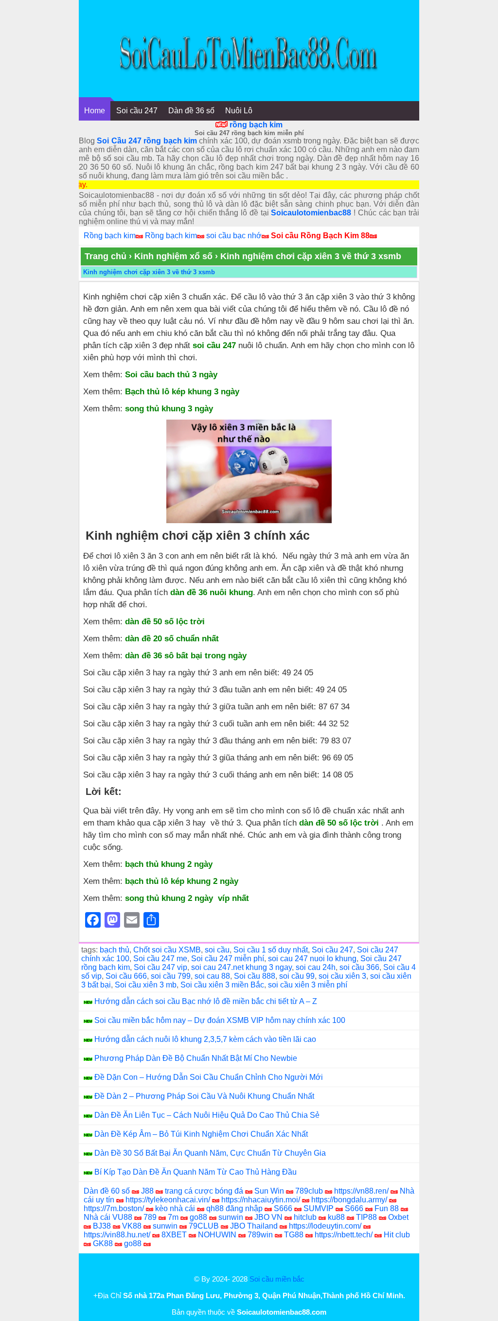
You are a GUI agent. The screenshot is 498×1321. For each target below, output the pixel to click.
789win (260, 1235)
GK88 (103, 1243)
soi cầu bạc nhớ (234, 235)
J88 (147, 1191)
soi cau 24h (316, 967)
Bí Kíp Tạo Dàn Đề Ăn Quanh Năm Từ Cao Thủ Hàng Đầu (195, 1172)
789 (150, 1217)
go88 (198, 1217)
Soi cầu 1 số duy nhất (270, 950)
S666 (283, 1208)
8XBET (174, 1235)
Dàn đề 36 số (191, 110)
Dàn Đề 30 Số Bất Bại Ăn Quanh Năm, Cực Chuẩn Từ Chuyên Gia (210, 1153)
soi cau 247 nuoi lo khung (312, 958)
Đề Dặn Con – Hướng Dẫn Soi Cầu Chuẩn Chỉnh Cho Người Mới (208, 1077)
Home (94, 110)
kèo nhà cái (175, 1208)
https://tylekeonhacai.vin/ (167, 1200)
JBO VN (268, 1217)
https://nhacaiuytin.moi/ (260, 1200)
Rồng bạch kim (110, 235)
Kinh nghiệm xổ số (173, 256)
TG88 (293, 1235)
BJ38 (102, 1226)
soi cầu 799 (171, 976)
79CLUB (204, 1226)
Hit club (397, 1235)
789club (309, 1191)
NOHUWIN (217, 1235)
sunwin (230, 1217)
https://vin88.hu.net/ (117, 1235)
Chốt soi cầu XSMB (167, 950)
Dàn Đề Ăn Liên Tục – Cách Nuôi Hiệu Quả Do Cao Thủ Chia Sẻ (207, 1115)
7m (173, 1217)
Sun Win (269, 1191)
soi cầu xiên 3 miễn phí (307, 985)
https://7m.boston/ (114, 1208)
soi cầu (217, 950)
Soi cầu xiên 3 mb (146, 985)
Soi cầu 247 (137, 110)
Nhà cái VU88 (108, 1217)
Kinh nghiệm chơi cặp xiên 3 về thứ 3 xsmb (149, 272)
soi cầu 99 (297, 976)
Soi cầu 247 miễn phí (227, 958)
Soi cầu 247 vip (160, 967)
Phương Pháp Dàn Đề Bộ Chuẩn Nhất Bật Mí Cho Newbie (195, 1058)
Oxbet (398, 1217)
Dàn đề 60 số (107, 1191)
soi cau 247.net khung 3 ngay (241, 967)
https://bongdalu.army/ (349, 1200)
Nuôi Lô (238, 110)
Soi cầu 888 (254, 976)
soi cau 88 (212, 976)
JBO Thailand (254, 1226)
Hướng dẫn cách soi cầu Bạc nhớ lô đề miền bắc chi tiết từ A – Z (205, 1001)
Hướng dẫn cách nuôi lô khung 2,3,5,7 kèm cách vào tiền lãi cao (205, 1039)
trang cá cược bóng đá (204, 1191)
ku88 (336, 1217)
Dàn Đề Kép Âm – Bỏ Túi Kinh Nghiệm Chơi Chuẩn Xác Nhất (201, 1134)
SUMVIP (318, 1208)
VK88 (132, 1226)
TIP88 (366, 1217)
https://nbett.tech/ (344, 1235)
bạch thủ (114, 950)
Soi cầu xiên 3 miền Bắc (222, 985)
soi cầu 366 (359, 967)
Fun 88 (386, 1208)
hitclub (305, 1217)
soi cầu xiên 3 (342, 976)
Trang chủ (105, 256)
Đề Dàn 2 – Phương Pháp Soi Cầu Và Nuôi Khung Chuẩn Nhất (204, 1096)
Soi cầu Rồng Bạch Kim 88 (320, 235)
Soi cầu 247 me (160, 958)
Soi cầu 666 (126, 976)
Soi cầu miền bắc (276, 1279)
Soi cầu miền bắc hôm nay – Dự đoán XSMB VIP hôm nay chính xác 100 (219, 1020)
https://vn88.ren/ (361, 1191)
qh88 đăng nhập (234, 1208)
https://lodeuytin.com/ (325, 1226)
